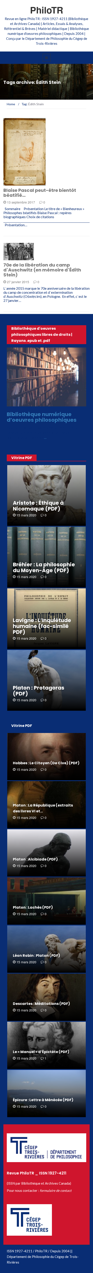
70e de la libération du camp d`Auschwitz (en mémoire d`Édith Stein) (42, 270)
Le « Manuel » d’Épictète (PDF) (41, 1051)
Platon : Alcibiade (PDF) (35, 859)
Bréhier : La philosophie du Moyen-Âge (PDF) (44, 567)
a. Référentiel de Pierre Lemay (22, 181)
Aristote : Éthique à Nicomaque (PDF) (38, 505)
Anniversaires (20, 258)
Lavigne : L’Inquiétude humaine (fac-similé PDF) (42, 626)
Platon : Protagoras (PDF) (38, 690)
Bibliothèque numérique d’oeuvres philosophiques (42, 417)
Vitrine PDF (21, 457)
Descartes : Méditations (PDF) (41, 1003)
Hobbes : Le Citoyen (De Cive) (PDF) (46, 763)
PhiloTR (46, 9)
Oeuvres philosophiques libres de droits (46, 404)
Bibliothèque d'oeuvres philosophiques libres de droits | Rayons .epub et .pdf (41, 334)
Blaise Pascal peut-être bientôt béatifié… (39, 192)
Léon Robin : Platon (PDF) (36, 955)
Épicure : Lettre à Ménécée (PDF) (43, 1100)
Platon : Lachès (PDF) (33, 907)
